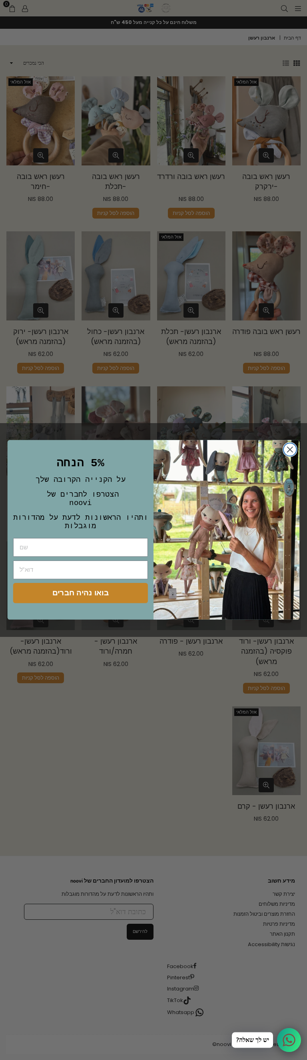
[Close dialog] (290, 449)
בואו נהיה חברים (80, 593)
